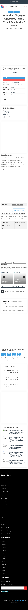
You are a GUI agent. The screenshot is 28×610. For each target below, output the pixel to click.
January (13, 82)
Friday (19, 82)
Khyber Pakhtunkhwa (19, 84)
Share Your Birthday (6, 531)
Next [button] (24, 276)
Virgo (3, 556)
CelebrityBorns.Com (19, 600)
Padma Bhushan (5, 502)
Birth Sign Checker (5, 527)
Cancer (4, 550)
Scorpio (4, 561)
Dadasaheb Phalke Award (7, 514)
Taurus (4, 544)
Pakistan (12, 87)
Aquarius (4, 570)
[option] (7, 278)
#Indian (10, 12)
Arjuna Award (4, 508)
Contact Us (4, 485)
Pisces (3, 573)
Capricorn (13, 92)
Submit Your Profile (6, 534)
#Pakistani (16, 12)
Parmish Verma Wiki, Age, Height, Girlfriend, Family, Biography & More (16, 447)
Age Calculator (4, 524)
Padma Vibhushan (5, 505)
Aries (3, 541)
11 (11, 82)
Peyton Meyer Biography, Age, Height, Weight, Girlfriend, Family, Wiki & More (16, 439)
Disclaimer (3, 482)
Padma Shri (4, 498)
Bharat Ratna (4, 511)
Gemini (4, 547)
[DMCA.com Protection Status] (4, 591)
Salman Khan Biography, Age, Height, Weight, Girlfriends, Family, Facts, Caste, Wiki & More (16, 454)
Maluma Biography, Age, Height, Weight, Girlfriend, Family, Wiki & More (16, 432)
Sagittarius (4, 564)
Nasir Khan (14, 72)
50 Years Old (13, 89)
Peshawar (13, 84)
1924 (16, 82)
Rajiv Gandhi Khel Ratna (7, 517)
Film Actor (14, 75)
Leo (3, 553)
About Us (3, 488)
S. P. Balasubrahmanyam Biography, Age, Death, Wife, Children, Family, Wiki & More (17, 463)
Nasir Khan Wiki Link (19, 210)
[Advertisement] (14, 48)
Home (2, 479)
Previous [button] (3, 276)
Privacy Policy (4, 491)
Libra (3, 558)
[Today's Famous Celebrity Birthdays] (9, 6)
